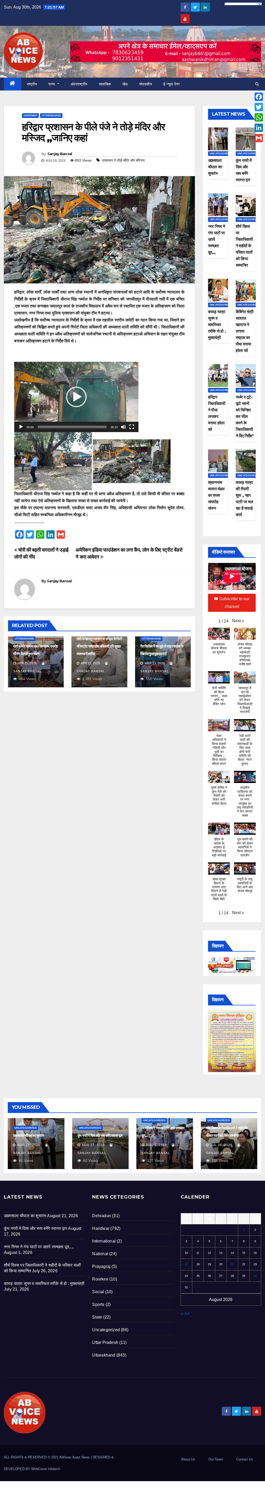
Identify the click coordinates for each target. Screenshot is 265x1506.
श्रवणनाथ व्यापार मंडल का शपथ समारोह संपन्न (216, 495)
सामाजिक (105, 84)
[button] (257, 84)
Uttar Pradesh (105, 1342)
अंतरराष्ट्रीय (79, 84)
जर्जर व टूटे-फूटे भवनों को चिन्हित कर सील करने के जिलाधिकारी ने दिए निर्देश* (245, 416)
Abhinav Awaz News (74, 1457)
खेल (125, 84)
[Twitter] (259, 107)
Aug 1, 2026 (156, 1145)
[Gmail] (259, 138)
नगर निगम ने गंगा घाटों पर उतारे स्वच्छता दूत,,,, (38, 1247)
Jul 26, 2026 (221, 1145)
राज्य (52, 84)
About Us (188, 1459)
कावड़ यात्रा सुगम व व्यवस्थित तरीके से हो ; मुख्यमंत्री (216, 324)
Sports (98, 1304)
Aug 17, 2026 (93, 1145)
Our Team (215, 1459)
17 (186, 1264)
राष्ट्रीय (32, 84)
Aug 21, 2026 (28, 1145)
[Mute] (123, 427)
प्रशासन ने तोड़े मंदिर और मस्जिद (123, 160)
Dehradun (101, 1216)
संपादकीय (145, 84)
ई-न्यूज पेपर (171, 84)
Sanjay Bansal (59, 154)
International (104, 1241)
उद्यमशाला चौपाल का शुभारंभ (215, 167)
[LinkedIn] (259, 128)
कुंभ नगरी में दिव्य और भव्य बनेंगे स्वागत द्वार (99, 1135)
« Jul (185, 1313)
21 (232, 1264)
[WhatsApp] (259, 117)
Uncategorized (221, 153)
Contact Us (244, 1459)
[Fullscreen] (131, 427)
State (97, 1317)
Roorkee (100, 1279)
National (100, 1254)
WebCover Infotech (45, 1469)
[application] (76, 397)
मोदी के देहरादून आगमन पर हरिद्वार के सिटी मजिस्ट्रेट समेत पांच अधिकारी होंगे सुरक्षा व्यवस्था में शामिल (99, 646)
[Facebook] (259, 97)
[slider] (72, 427)
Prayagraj (101, 1266)
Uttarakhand (51, 115)
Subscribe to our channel (234, 603)
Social (98, 1292)
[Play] (21, 427)
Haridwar (30, 115)
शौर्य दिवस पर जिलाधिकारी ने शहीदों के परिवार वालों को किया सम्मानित (244, 246)
